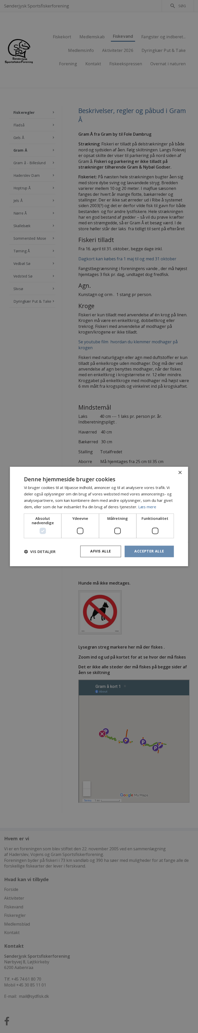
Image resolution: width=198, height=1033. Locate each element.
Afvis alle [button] (100, 551)
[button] (39, 551)
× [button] (180, 473)
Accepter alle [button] (149, 551)
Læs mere (147, 506)
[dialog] (99, 516)
